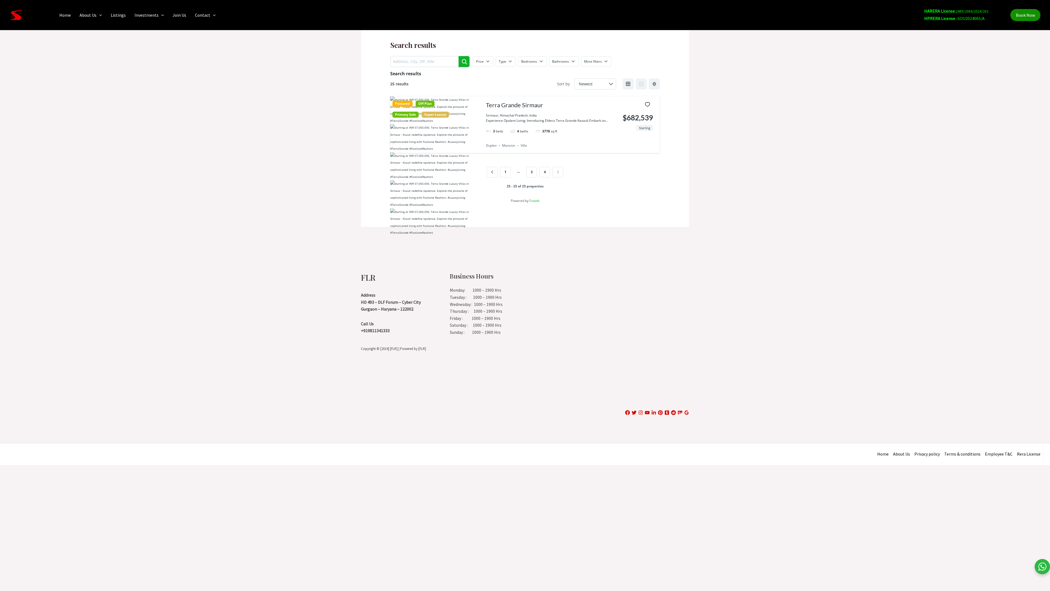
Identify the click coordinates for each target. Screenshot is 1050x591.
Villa (524, 145)
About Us (88, 15)
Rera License (1028, 454)
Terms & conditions (962, 454)
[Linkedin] (653, 412)
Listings (118, 15)
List (641, 84)
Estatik (534, 200)
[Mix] (680, 412)
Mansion (508, 145)
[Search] (464, 61)
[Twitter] (634, 412)
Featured (402, 103)
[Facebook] (627, 412)
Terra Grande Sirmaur (514, 105)
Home (65, 15)
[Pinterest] (660, 412)
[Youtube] (647, 412)
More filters (593, 61)
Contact (202, 15)
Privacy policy (927, 454)
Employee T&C (999, 454)
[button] (99, 15)
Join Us (179, 15)
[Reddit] (673, 412)
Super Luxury (435, 114)
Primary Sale (405, 114)
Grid (628, 84)
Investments (147, 15)
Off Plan (425, 103)
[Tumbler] (666, 412)
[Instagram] (640, 412)
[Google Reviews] (686, 412)
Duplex (491, 145)
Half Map (654, 84)
